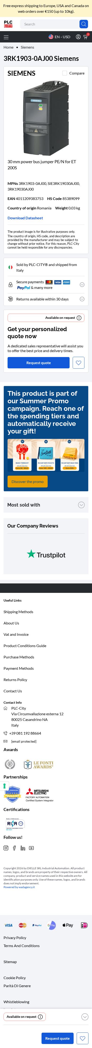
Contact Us (13, 691)
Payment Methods (19, 668)
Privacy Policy (15, 937)
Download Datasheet (25, 218)
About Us (11, 623)
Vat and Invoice (16, 634)
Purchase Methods (19, 657)
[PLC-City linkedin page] (23, 847)
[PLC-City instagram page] (6, 847)
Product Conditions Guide (25, 645)
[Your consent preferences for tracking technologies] (4, 786)
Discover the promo (28, 481)
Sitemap (10, 961)
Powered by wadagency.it (19, 887)
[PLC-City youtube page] (31, 847)
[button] (84, 1016)
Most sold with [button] (23, 505)
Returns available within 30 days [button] (42, 299)
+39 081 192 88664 (25, 733)
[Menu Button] (6, 37)
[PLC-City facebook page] (14, 847)
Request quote (57, 1038)
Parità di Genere (17, 985)
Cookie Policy (15, 977)
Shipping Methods (18, 611)
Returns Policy (15, 679)
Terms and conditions (22, 945)
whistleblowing (16, 1001)
